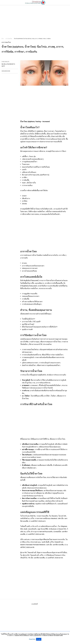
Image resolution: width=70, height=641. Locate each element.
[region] (35, 20)
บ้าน (3, 38)
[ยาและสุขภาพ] (35, 2)
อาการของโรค (9, 38)
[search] (67, 3)
